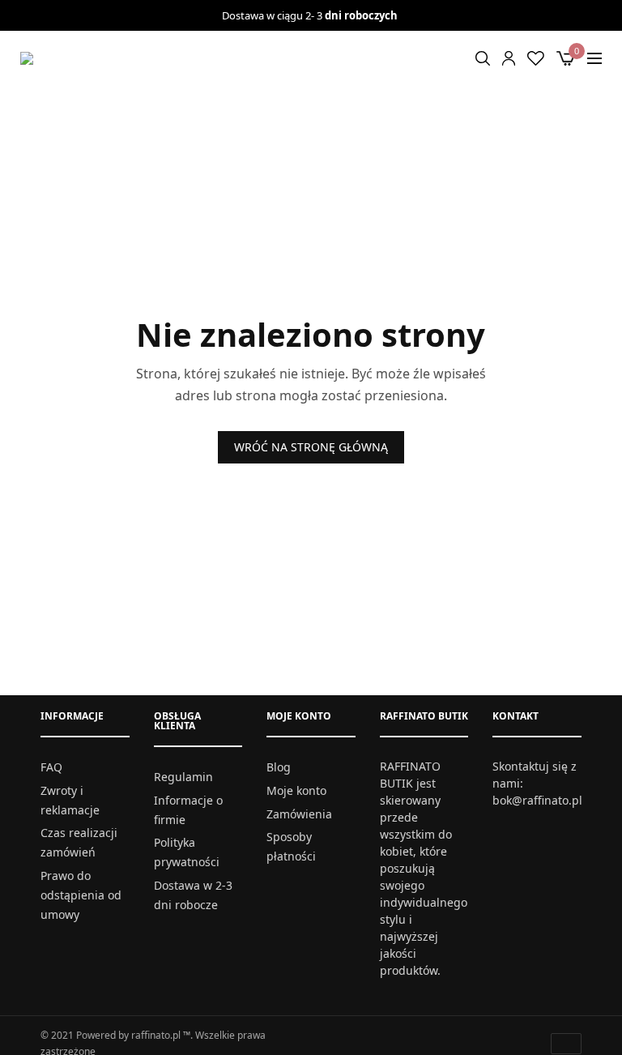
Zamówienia (299, 814)
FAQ (51, 767)
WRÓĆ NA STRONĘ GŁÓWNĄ (311, 447)
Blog (278, 767)
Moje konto (296, 790)
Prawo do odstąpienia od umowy (80, 895)
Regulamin (183, 776)
